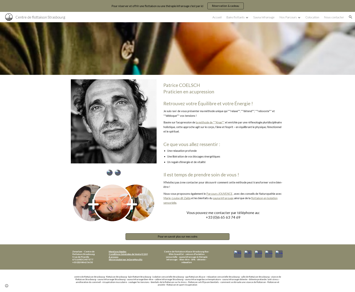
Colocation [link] (312, 17)
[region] (177, 6)
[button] (350, 17)
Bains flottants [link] (235, 17)
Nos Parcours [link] (288, 17)
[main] (223, 88)
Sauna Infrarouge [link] (264, 17)
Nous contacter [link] (334, 17)
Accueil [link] (217, 17)
